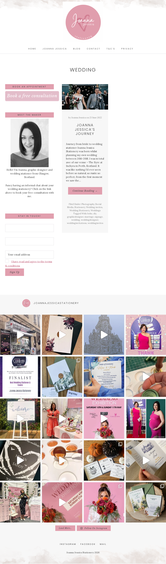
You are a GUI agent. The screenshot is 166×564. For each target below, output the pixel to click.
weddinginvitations (77, 223)
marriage (89, 216)
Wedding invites (94, 207)
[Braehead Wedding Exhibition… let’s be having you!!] (62, 502)
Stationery (79, 207)
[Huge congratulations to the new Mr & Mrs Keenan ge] (20, 418)
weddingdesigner (89, 220)
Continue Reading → (87, 192)
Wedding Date (13, 234)
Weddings (96, 210)
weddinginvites (95, 223)
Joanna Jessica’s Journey (85, 129)
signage (99, 216)
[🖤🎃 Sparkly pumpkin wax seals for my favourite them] (62, 460)
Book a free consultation (32, 95)
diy (94, 213)
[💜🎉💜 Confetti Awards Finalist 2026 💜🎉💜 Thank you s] (20, 376)
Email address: (13, 247)
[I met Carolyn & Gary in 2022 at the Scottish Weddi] (62, 376)
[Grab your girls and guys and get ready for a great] (104, 502)
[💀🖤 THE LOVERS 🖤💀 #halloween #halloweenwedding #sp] (104, 460)
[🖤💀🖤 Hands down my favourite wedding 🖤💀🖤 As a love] (20, 460)
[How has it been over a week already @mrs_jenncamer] (62, 335)
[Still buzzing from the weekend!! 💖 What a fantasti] (62, 418)
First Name (11, 221)
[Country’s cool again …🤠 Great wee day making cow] (20, 335)
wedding (75, 220)
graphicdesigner (75, 216)
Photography (87, 204)
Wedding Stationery (80, 210)
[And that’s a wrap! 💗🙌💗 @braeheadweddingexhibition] (20, 502)
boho (89, 213)
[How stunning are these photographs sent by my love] (104, 376)
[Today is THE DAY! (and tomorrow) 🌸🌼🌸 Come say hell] (104, 418)
